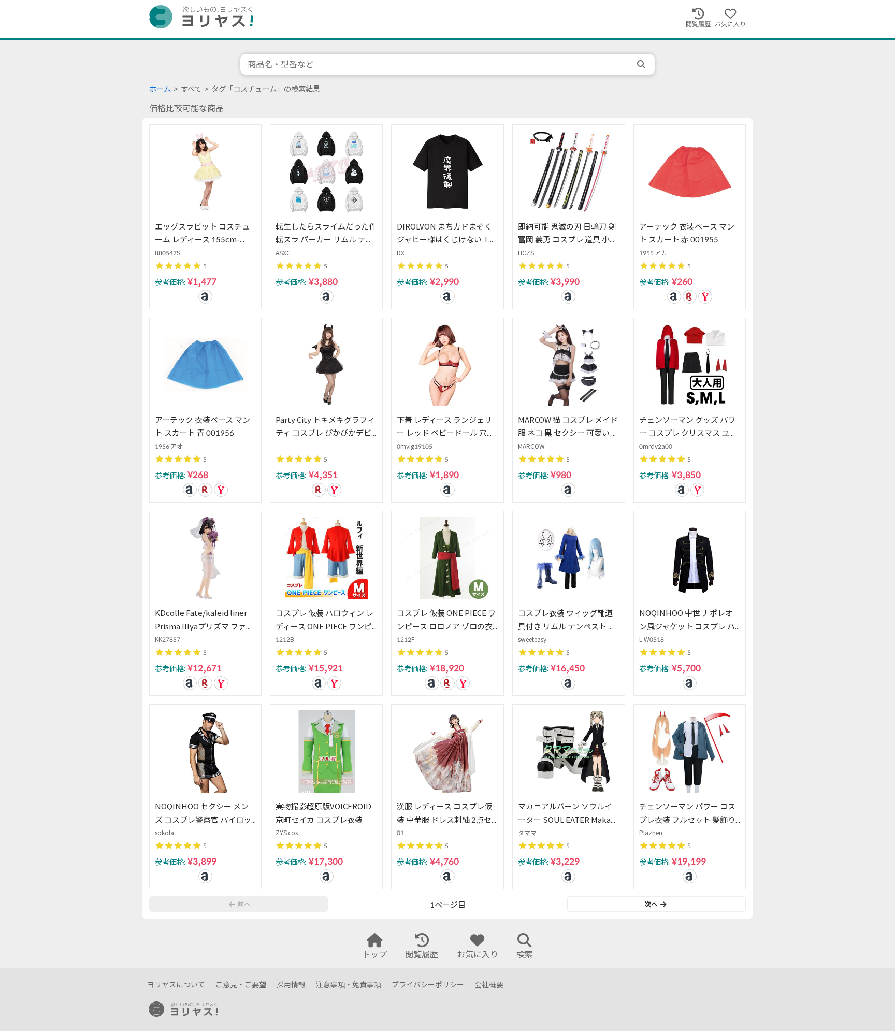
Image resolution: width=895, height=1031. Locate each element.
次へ (651, 904)
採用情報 (291, 984)
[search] (642, 64)
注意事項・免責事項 (348, 984)
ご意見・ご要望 (240, 984)
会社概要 (488, 984)
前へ (244, 904)
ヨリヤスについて (176, 984)
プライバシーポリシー (428, 984)
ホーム (160, 88)
